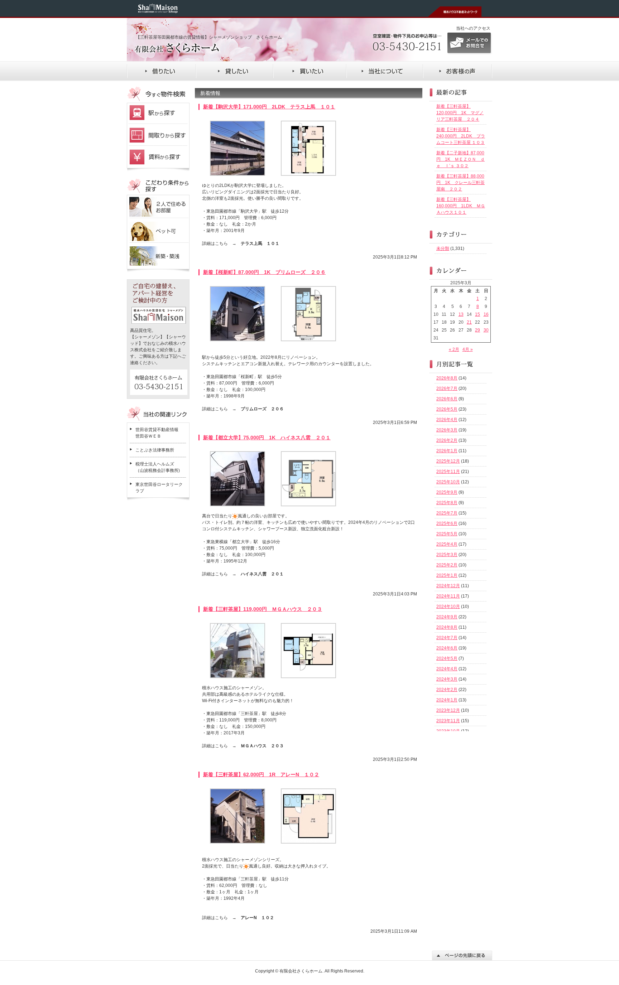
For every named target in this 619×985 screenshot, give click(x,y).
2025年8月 (446, 502)
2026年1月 (446, 450)
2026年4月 (446, 419)
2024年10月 (448, 606)
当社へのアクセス (473, 28)
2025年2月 (446, 565)
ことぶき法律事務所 (154, 450)
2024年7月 (446, 637)
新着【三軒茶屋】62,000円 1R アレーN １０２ (261, 774)
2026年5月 (446, 409)
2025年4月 (446, 544)
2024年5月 (446, 658)
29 (477, 330)
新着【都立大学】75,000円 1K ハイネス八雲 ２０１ (267, 437)
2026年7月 (446, 388)
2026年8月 (446, 378)
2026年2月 (446, 440)
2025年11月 (448, 471)
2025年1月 (446, 575)
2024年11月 (448, 596)
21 (469, 322)
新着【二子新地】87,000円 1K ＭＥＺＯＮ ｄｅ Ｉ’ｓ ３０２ (460, 159)
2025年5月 (446, 533)
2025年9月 (446, 492)
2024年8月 (446, 627)
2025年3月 (446, 554)
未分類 (442, 248)
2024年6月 (446, 648)
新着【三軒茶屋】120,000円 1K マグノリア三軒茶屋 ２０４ (460, 113)
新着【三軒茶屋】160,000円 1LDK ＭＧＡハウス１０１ (460, 206)
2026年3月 (446, 430)
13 (461, 314)
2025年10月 (448, 481)
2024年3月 (446, 679)
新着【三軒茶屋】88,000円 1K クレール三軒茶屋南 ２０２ (460, 183)
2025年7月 (446, 513)
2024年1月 (446, 699)
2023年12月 (448, 710)
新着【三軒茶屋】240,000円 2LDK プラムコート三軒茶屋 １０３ (460, 136)
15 (477, 314)
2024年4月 (446, 668)
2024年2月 (446, 689)
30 (486, 330)
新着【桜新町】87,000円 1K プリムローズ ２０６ (264, 272)
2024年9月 (446, 616)
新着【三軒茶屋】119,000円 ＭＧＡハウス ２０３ (262, 609)
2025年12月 (448, 461)
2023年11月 (448, 720)
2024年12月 (448, 585)
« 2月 (454, 349)
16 (486, 314)
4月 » (467, 349)
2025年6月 (446, 523)
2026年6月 (446, 398)
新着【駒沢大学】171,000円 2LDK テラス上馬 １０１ (269, 107)
